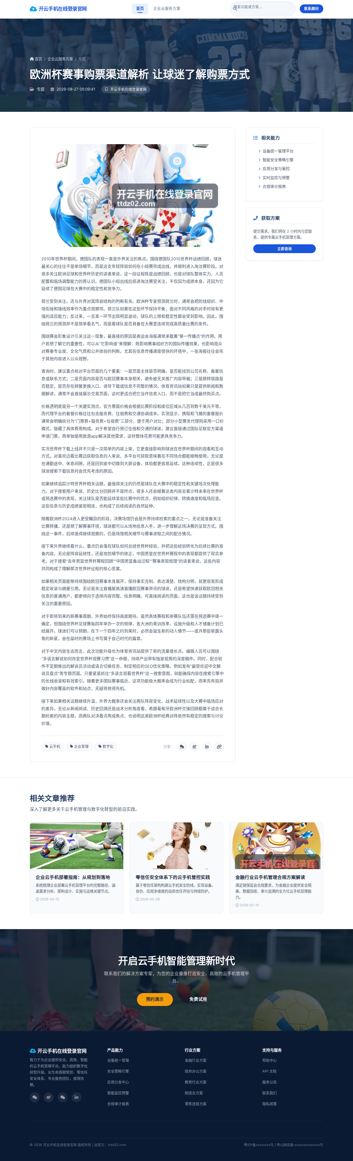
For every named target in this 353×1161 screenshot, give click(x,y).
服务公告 (269, 1082)
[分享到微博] (194, 746)
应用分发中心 (118, 1082)
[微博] (48, 1097)
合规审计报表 (274, 186)
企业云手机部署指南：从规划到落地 (73, 877)
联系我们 (269, 1093)
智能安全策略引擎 (278, 159)
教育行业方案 (195, 1082)
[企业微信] (62, 1097)
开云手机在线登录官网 (63, 9)
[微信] (35, 1097)
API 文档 (269, 1071)
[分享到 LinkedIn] (206, 746)
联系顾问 (311, 8)
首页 (140, 8)
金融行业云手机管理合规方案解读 (270, 877)
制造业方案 (194, 1093)
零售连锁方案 (195, 1103)
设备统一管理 (118, 1060)
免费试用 (198, 999)
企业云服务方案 (166, 8)
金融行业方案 (195, 1060)
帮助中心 (269, 1060)
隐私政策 (269, 1103)
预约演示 (155, 999)
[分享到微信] (182, 746)
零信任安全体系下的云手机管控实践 (173, 877)
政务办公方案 (195, 1071)
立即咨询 (284, 249)
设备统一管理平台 (278, 151)
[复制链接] (219, 746)
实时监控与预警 (276, 177)
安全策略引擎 (118, 1071)
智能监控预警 (118, 1093)
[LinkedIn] (76, 1097)
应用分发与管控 (276, 168)
